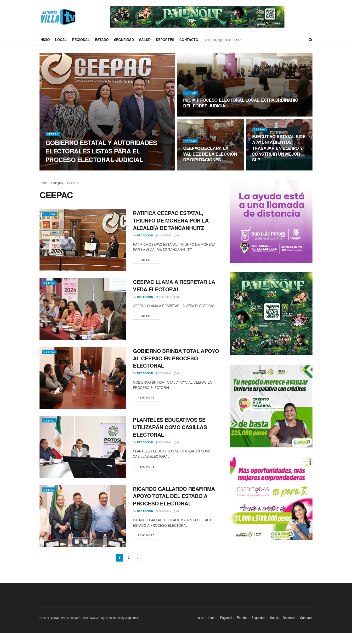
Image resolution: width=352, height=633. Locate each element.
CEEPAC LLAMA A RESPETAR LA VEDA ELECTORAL (174, 285)
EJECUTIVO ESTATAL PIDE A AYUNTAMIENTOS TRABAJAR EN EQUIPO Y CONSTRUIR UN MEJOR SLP (279, 148)
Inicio (45, 39)
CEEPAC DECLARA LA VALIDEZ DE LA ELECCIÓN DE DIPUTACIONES (210, 154)
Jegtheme (131, 617)
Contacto (188, 39)
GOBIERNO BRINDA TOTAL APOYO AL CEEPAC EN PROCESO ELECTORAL (176, 358)
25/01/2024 (164, 442)
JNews (54, 617)
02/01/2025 (77, 169)
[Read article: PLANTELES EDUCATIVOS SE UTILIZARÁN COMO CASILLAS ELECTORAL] (83, 447)
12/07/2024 (164, 235)
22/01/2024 (164, 511)
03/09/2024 (261, 169)
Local (61, 39)
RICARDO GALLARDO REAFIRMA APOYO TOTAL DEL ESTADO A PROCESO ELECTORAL (174, 496)
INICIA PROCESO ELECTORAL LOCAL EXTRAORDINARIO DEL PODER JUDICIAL (240, 103)
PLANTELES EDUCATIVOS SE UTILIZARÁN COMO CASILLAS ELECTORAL (170, 427)
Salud (145, 39)
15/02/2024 (164, 373)
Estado (102, 39)
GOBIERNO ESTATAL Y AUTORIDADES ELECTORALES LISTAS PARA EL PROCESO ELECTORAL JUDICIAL (101, 151)
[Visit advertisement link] (197, 17)
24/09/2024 (192, 169)
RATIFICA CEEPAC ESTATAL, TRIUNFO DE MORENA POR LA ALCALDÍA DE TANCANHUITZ (171, 220)
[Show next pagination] (138, 558)
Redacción (58, 169)
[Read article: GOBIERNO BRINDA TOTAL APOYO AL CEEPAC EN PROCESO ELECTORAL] (83, 378)
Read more (148, 260)
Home (43, 183)
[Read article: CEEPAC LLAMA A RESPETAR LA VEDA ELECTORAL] (83, 309)
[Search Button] (310, 40)
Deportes (165, 39)
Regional (81, 39)
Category (57, 183)
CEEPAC (53, 134)
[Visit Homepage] (57, 17)
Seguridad (124, 39)
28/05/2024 (164, 297)
